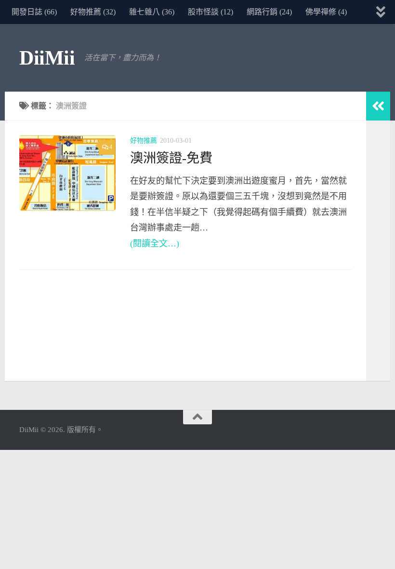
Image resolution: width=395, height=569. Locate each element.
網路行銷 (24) (269, 12)
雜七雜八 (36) (151, 12)
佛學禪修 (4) (326, 12)
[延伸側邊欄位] (378, 106)
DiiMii (47, 58)
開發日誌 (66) (34, 12)
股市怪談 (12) (210, 12)
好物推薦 (143, 140)
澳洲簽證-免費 (171, 158)
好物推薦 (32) (93, 12)
